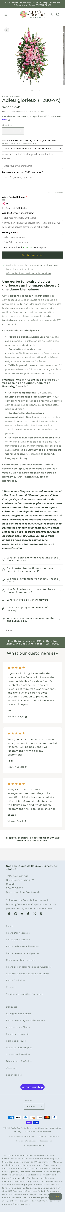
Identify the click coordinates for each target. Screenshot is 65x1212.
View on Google (16, 716)
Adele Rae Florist (18, 1128)
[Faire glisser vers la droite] (39, 90)
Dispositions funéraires (19, 1061)
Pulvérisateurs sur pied (19, 1047)
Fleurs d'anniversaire (18, 932)
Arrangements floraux (18, 1013)
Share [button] (8, 630)
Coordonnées (46, 1141)
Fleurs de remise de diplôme (22, 953)
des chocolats (14, 1074)
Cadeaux (11, 987)
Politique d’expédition (26, 1141)
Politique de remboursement (37, 1132)
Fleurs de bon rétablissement (22, 946)
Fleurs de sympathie (17, 1034)
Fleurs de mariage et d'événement (25, 1020)
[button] (6, 14)
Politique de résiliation (34, 1145)
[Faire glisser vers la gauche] (26, 90)
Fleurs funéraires (15, 980)
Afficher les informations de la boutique (28, 273)
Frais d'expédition (10, 111)
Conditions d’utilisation (48, 1136)
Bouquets (11, 1006)
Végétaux (11, 1068)
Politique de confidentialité (22, 1136)
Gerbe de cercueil (16, 1040)
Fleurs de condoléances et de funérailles (29, 966)
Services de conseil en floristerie (24, 994)
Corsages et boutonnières (20, 960)
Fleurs (9, 926)
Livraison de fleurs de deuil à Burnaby (27, 973)
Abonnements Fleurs (18, 1027)
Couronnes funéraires (18, 1054)
